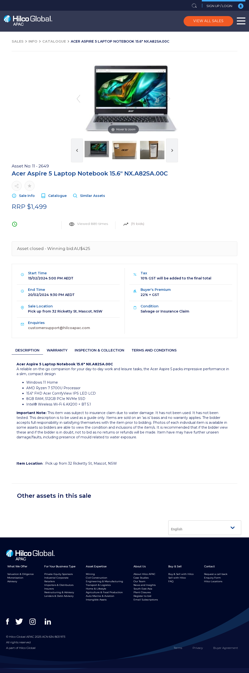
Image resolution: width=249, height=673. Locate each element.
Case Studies (141, 577)
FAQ (170, 581)
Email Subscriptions (145, 599)
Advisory (12, 581)
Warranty (57, 350)
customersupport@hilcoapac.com (59, 328)
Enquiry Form (212, 577)
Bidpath (123, 670)
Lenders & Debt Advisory (58, 596)
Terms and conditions (154, 350)
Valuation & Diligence (20, 574)
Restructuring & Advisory (59, 592)
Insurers (49, 588)
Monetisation (15, 577)
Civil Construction (96, 577)
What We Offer (17, 566)
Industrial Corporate (56, 577)
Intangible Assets (96, 599)
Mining (90, 574)
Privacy (198, 648)
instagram (33, 621)
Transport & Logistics (98, 585)
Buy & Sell (175, 566)
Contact (209, 566)
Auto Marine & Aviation (100, 596)
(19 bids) (137, 223)
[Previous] (78, 98)
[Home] (28, 21)
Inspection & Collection (99, 350)
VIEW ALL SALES (208, 21)
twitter (19, 621)
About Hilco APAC (144, 574)
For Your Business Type (59, 566)
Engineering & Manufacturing (104, 581)
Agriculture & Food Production (104, 592)
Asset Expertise (96, 566)
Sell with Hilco (177, 577)
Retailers (49, 581)
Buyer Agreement (225, 648)
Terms (178, 648)
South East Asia (142, 588)
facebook (10, 621)
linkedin (49, 621)
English (176, 529)
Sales (18, 41)
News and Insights (144, 585)
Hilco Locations (213, 581)
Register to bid (142, 596)
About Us (139, 566)
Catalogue (54, 41)
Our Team (139, 581)
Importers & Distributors (58, 585)
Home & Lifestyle (96, 588)
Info (32, 41)
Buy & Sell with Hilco (181, 574)
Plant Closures (142, 592)
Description (27, 350)
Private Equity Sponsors (58, 574)
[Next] (168, 98)
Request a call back (215, 574)
